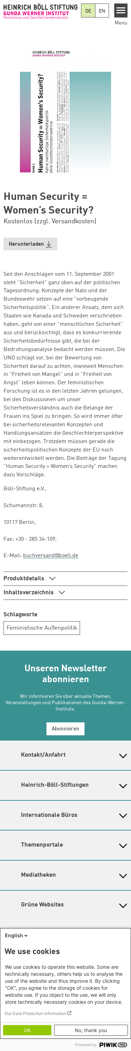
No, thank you (91, 1030)
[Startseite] (40, 10)
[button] (30, 244)
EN (102, 11)
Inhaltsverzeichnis (29, 593)
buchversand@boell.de (50, 556)
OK (27, 1030)
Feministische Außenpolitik (42, 628)
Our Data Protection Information (35, 1013)
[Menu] (121, 10)
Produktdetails (24, 579)
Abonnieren (65, 729)
